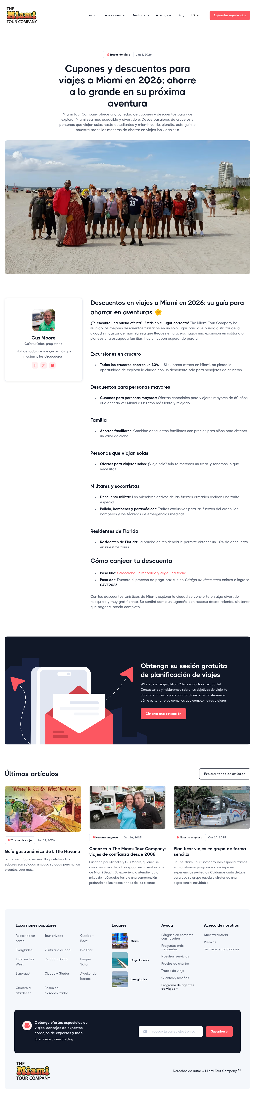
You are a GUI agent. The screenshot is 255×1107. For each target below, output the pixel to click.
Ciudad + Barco (56, 959)
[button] (114, 15)
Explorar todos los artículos (224, 774)
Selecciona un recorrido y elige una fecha (151, 573)
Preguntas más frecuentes (172, 947)
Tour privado (54, 936)
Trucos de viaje (172, 971)
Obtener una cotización (163, 714)
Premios (210, 942)
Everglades (24, 950)
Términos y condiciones (221, 949)
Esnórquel (23, 973)
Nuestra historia (216, 935)
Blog (181, 15)
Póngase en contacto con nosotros (177, 936)
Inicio (92, 15)
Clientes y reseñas (175, 978)
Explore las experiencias (230, 15)
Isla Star (86, 950)
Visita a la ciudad (58, 950)
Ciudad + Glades (57, 973)
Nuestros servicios (175, 956)
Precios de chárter (175, 963)
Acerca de (163, 15)
